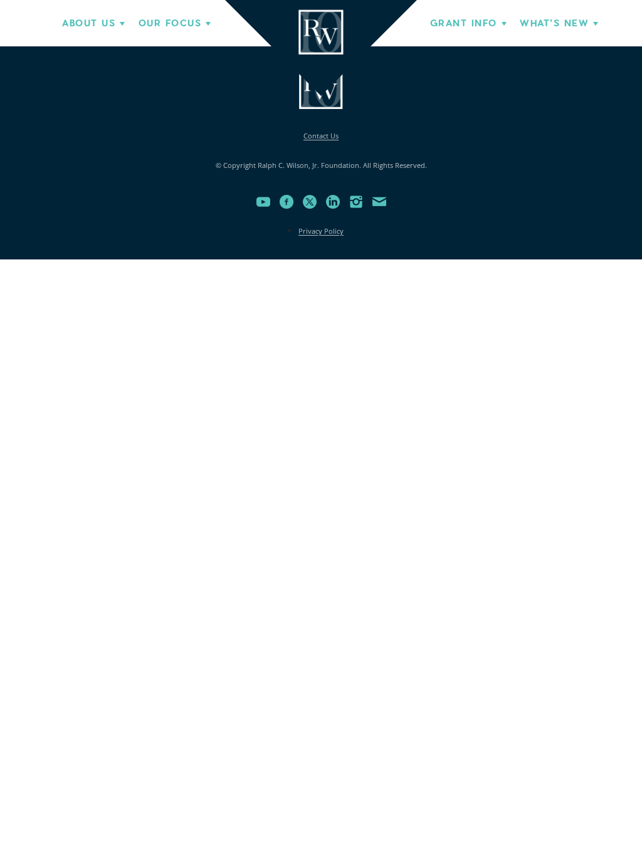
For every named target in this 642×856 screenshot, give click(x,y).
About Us (88, 23)
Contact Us (321, 135)
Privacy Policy (321, 231)
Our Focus (170, 23)
